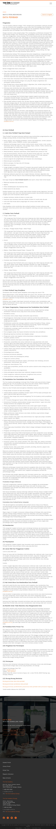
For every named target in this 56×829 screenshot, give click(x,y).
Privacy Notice (18, 828)
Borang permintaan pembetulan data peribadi (15, 684)
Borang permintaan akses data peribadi (13, 681)
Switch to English (47, 14)
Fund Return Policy (36, 828)
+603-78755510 (12, 671)
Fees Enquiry (14, 734)
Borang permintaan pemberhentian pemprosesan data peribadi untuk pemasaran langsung (27, 686)
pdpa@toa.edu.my (9, 121)
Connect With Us (14, 730)
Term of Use (27, 828)
